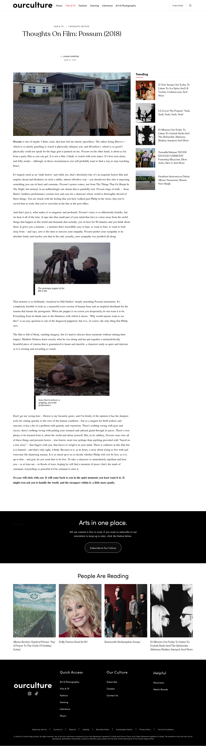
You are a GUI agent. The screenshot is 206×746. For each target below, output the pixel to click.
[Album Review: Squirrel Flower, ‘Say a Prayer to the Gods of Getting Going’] (34, 610)
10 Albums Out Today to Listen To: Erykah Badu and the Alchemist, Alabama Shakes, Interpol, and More (171, 646)
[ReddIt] (81, 48)
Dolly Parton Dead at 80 (73, 642)
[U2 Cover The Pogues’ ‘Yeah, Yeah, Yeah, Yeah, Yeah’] (145, 112)
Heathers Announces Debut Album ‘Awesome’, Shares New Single (174, 180)
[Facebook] (67, 48)
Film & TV (59, 26)
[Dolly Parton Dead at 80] (80, 610)
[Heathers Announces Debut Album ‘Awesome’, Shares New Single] (145, 180)
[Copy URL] (88, 48)
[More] (95, 48)
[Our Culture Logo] (32, 5)
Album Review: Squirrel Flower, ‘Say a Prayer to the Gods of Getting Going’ (34, 646)
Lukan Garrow (71, 56)
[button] (190, 5)
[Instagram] (29, 694)
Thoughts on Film (78, 26)
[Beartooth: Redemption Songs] (126, 610)
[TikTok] (36, 694)
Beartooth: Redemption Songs (122, 642)
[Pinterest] (74, 48)
